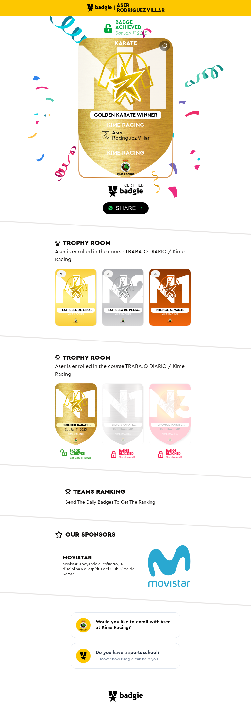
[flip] (164, 46)
